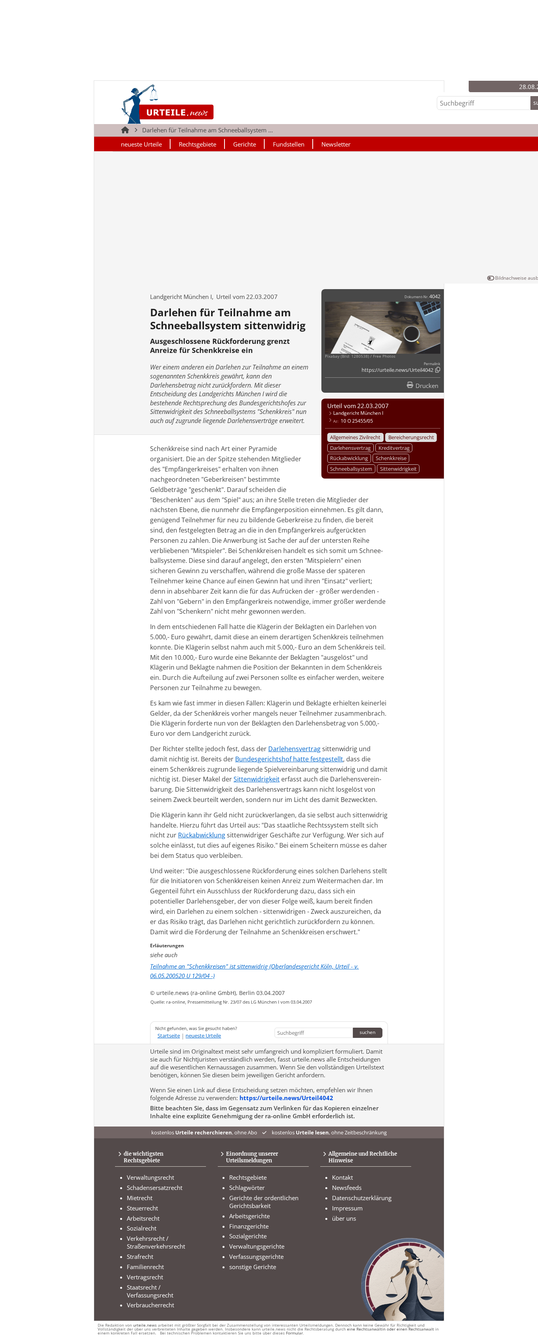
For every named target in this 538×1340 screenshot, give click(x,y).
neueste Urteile (141, 144)
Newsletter (336, 144)
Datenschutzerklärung (361, 1198)
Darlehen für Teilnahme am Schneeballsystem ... (207, 130)
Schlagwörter (247, 1188)
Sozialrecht (141, 1228)
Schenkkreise (391, 458)
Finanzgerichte (249, 1226)
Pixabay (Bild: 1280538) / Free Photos (360, 356)
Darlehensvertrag (350, 447)
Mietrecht (139, 1198)
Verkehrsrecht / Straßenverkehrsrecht (156, 1242)
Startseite (169, 1035)
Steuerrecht (142, 1208)
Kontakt (342, 1177)
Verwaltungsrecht (150, 1177)
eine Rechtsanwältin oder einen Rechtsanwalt (390, 1329)
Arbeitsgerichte (249, 1216)
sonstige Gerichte (252, 1267)
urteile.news (145, 1325)
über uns (344, 1218)
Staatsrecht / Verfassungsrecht (150, 1291)
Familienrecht (145, 1267)
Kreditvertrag (394, 447)
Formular (294, 1333)
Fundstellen (288, 144)
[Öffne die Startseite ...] (194, 104)
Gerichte (244, 144)
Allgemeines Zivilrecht (355, 437)
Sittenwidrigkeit (398, 468)
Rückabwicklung (349, 458)
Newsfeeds (347, 1188)
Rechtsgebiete (197, 144)
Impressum (347, 1208)
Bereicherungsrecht (411, 437)
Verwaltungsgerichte (256, 1246)
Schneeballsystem (351, 468)
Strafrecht (140, 1256)
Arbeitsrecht (143, 1218)
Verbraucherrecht (150, 1305)
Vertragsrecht (145, 1277)
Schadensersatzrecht (154, 1188)
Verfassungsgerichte (256, 1256)
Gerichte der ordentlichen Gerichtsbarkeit (264, 1202)
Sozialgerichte (248, 1236)
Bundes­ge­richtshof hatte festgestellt (289, 759)
